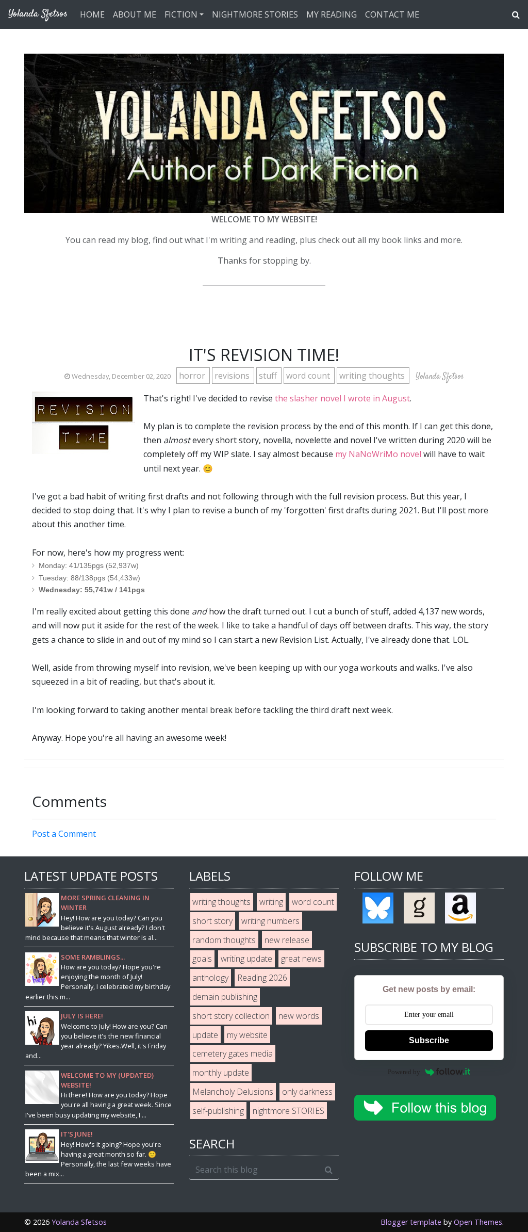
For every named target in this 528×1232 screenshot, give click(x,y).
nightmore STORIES (288, 1110)
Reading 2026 (262, 977)
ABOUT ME (134, 14)
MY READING (331, 14)
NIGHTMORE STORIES (255, 14)
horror (193, 375)
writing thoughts (373, 375)
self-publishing (218, 1110)
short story (212, 921)
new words (298, 1016)
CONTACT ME (392, 14)
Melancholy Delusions (232, 1091)
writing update (246, 958)
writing (271, 901)
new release (287, 940)
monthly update (220, 1072)
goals (202, 958)
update (205, 1035)
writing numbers (270, 921)
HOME (92, 14)
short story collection (231, 1016)
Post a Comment (64, 833)
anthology (210, 977)
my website (247, 1035)
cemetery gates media (232, 1053)
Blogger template (411, 1222)
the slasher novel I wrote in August (342, 398)
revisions (233, 375)
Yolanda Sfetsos (79, 1222)
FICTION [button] (180, 14)
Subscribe (429, 1040)
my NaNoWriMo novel (378, 454)
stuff (269, 375)
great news (301, 958)
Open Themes (478, 1222)
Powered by (404, 1072)
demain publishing (224, 996)
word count (309, 375)
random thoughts (224, 940)
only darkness (307, 1091)
